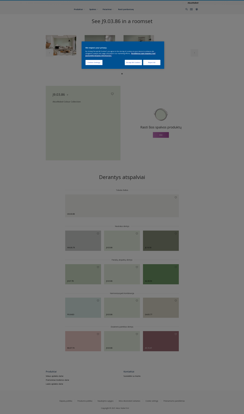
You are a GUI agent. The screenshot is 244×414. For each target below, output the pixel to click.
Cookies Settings (94, 62)
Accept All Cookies (133, 62)
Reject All (151, 62)
